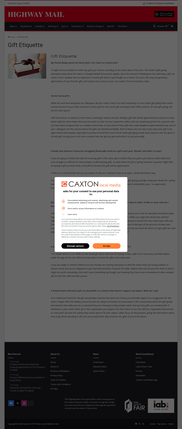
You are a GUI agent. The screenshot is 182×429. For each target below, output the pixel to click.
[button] (91, 214)
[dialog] (91, 214)
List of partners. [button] (113, 226)
